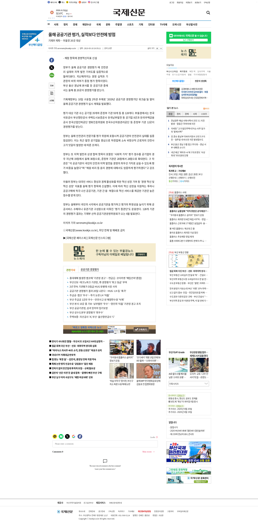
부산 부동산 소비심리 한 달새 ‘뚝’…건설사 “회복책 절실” (194, 274)
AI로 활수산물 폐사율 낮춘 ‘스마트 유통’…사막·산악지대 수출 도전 (177, 378)
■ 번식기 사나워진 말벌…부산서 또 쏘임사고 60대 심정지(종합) (78, 341)
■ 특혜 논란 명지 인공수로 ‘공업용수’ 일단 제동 (71, 363)
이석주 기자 (52, 48)
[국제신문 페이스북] (76, 238)
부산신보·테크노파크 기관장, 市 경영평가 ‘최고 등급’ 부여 (98, 282)
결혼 (186, 174)
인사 (170, 174)
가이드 (173, 181)
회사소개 (82, 511)
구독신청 (207, 2)
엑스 (63, 2)
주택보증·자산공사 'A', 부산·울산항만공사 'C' (92, 316)
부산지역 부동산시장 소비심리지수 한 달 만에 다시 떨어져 (194, 279)
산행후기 (182, 177)
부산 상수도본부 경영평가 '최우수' (86, 312)
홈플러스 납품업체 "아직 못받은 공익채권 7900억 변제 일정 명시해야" (200, 210)
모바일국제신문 (182, 511)
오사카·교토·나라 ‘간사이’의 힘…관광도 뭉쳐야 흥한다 (199, 377)
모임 (176, 174)
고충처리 (170, 511)
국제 (98, 24)
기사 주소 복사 (51, 93)
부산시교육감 (172, 71)
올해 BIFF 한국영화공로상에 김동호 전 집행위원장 (148, 382)
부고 (200, 174)
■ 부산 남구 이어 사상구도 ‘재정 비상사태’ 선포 (71, 377)
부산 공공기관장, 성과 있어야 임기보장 (89, 308)
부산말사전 (191, 24)
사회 (56, 24)
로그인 (171, 2)
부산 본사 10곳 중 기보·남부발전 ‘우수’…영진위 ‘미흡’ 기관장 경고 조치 (105, 303)
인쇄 (51, 86)
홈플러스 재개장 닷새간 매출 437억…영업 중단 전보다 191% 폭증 (198, 219)
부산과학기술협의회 (73, 502)
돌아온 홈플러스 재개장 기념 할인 (184, 232)
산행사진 (191, 177)
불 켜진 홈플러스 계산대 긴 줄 (182, 228)
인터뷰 (151, 24)
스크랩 (51, 101)
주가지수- (175, 406)
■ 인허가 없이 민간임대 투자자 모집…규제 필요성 (72, 368)
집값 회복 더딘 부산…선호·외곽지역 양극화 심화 (190, 270)
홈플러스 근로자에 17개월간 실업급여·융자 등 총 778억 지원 (196, 223)
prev (168, 452)
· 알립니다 (173, 427)
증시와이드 (176, 395)
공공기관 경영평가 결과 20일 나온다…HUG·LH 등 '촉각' (98, 291)
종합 (170, 113)
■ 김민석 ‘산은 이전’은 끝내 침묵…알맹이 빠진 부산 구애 (75, 372)
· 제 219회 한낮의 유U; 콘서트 (181, 434)
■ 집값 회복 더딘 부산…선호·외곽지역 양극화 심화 (72, 345)
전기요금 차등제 (179, 74)
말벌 (190, 74)
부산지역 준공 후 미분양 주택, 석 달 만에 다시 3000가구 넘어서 (196, 300)
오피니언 (176, 24)
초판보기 (198, 2)
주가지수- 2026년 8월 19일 (180, 411)
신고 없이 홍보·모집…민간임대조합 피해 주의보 (190, 292)
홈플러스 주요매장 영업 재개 (182, 236)
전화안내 (92, 511)
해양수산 (86, 24)
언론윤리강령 (159, 511)
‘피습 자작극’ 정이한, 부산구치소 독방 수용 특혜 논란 (121, 382)
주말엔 (118, 24)
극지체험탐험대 (200, 74)
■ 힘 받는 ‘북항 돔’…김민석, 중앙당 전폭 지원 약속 (72, 359)
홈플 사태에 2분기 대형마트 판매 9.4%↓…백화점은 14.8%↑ (196, 240)
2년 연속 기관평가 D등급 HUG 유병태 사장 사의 (93, 286)
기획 (141, 24)
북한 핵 (192, 71)
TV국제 (163, 24)
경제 (75, 24)
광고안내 (101, 511)
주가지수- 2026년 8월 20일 (180, 408)
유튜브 (84, 2)
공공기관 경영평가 (90, 269)
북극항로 (183, 71)
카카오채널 (73, 2)
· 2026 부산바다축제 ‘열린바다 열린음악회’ (187, 430)
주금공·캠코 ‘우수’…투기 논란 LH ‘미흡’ (90, 295)
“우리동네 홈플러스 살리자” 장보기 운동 (187, 215)
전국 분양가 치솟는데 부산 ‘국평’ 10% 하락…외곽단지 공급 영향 (197, 288)
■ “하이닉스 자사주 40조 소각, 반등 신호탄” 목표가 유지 (75, 350)
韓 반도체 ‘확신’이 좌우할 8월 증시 (183, 401)
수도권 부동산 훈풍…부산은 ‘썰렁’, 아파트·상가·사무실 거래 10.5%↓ (200, 283)
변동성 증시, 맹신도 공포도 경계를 (182, 398)
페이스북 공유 (51, 60)
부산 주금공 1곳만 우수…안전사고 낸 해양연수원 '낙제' (97, 299)
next (209, 452)
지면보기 (189, 2)
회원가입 (180, 2)
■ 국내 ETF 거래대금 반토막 (62, 354)
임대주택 (201, 71)
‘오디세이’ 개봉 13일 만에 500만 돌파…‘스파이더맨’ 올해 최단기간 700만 (148, 361)
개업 (180, 174)
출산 (190, 174)
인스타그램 (95, 2)
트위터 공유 (51, 68)
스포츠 (130, 24)
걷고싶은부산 (88, 502)
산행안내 (172, 177)
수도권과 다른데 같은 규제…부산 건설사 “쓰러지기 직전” (194, 296)
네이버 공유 (51, 75)
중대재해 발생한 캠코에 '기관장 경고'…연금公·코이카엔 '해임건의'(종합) (106, 278)
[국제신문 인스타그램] (99, 238)
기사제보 (131, 511)
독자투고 (121, 511)
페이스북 (53, 2)
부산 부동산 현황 (179, 252)
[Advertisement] (132, 74)
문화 (108, 24)
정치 (65, 24)
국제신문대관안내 (115, 502)
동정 (196, 174)
